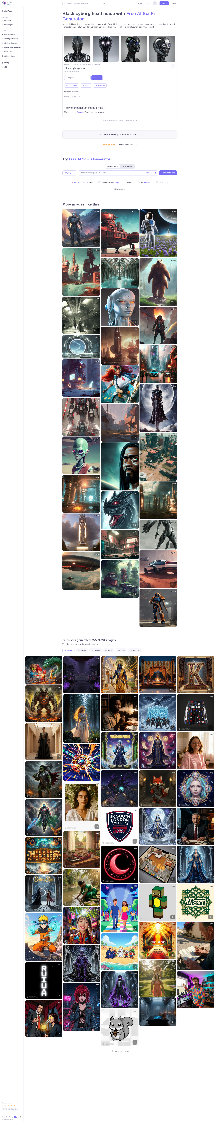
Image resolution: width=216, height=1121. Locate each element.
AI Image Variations (11, 39)
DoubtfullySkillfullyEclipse (91, 64)
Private (161, 182)
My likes (69, 650)
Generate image (112, 166)
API (5, 67)
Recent (83, 650)
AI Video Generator (11, 43)
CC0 (78, 97)
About (8, 1117)
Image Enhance (77, 112)
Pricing (139, 3)
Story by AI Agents (108, 182)
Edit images (8, 25)
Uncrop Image (9, 52)
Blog (3, 1117)
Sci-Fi (66, 71)
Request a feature (7, 1120)
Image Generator (10, 34)
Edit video (7, 20)
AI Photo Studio (9, 56)
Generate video (127, 166)
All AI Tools (8, 11)
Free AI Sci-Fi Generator (89, 159)
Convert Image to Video (12, 47)
